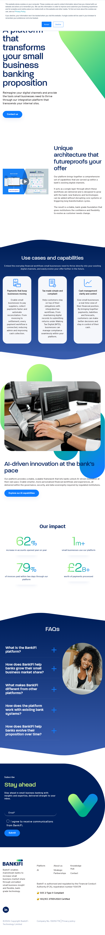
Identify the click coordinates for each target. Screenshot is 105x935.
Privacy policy (68, 921)
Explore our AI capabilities (22, 493)
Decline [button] (58, 24)
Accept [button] (46, 24)
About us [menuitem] (58, 866)
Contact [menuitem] (74, 873)
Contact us (12, 114)
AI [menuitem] (38, 870)
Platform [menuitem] (41, 866)
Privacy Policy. (20, 11)
